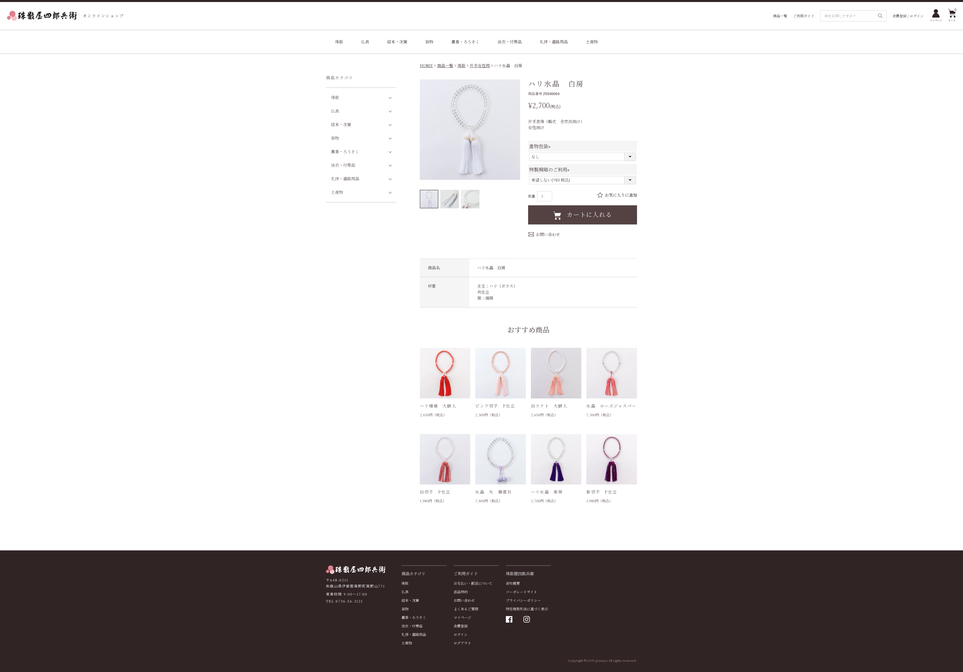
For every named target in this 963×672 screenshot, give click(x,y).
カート (952, 15)
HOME (426, 65)
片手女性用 (480, 65)
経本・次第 (397, 42)
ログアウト (462, 642)
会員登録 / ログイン (908, 15)
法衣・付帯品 (510, 42)
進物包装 (541, 146)
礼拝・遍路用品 (554, 42)
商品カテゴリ (339, 77)
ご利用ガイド (803, 15)
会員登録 (461, 625)
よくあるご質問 (466, 608)
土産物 (592, 42)
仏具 (365, 42)
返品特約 (461, 591)
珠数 (339, 42)
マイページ (936, 20)
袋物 (429, 42)
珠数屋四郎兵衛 (520, 573)
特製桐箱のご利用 (550, 169)
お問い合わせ (464, 600)
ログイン (460, 634)
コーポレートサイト (521, 591)
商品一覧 (780, 15)
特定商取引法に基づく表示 (527, 608)
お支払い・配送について (473, 583)
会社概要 (513, 583)
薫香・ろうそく (465, 42)
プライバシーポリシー (523, 600)
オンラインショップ (103, 16)
